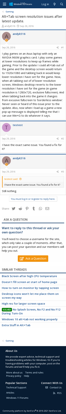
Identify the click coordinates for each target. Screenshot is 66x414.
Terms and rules (34, 372)
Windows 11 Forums (17, 397)
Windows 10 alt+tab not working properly (30, 319)
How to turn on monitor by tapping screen (30, 288)
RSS (59, 393)
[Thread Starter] (6, 40)
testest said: (11, 179)
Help (26, 375)
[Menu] (4, 4)
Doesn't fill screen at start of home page (29, 282)
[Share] (57, 48)
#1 (62, 47)
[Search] (61, 4)
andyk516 (9, 26)
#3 (62, 171)
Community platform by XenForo (32, 410)
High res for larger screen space (23, 303)
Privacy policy (13, 375)
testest (18, 125)
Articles (10, 392)
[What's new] (54, 4)
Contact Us (55, 387)
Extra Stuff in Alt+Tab (16, 325)
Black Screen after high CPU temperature (29, 276)
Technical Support (16, 387)
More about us (14, 372)
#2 (62, 138)
